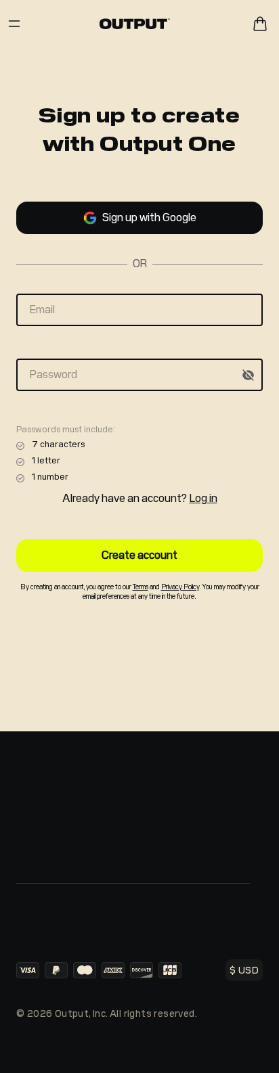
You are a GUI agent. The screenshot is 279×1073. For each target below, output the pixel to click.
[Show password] (248, 375)
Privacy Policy (180, 587)
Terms (140, 587)
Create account (139, 555)
